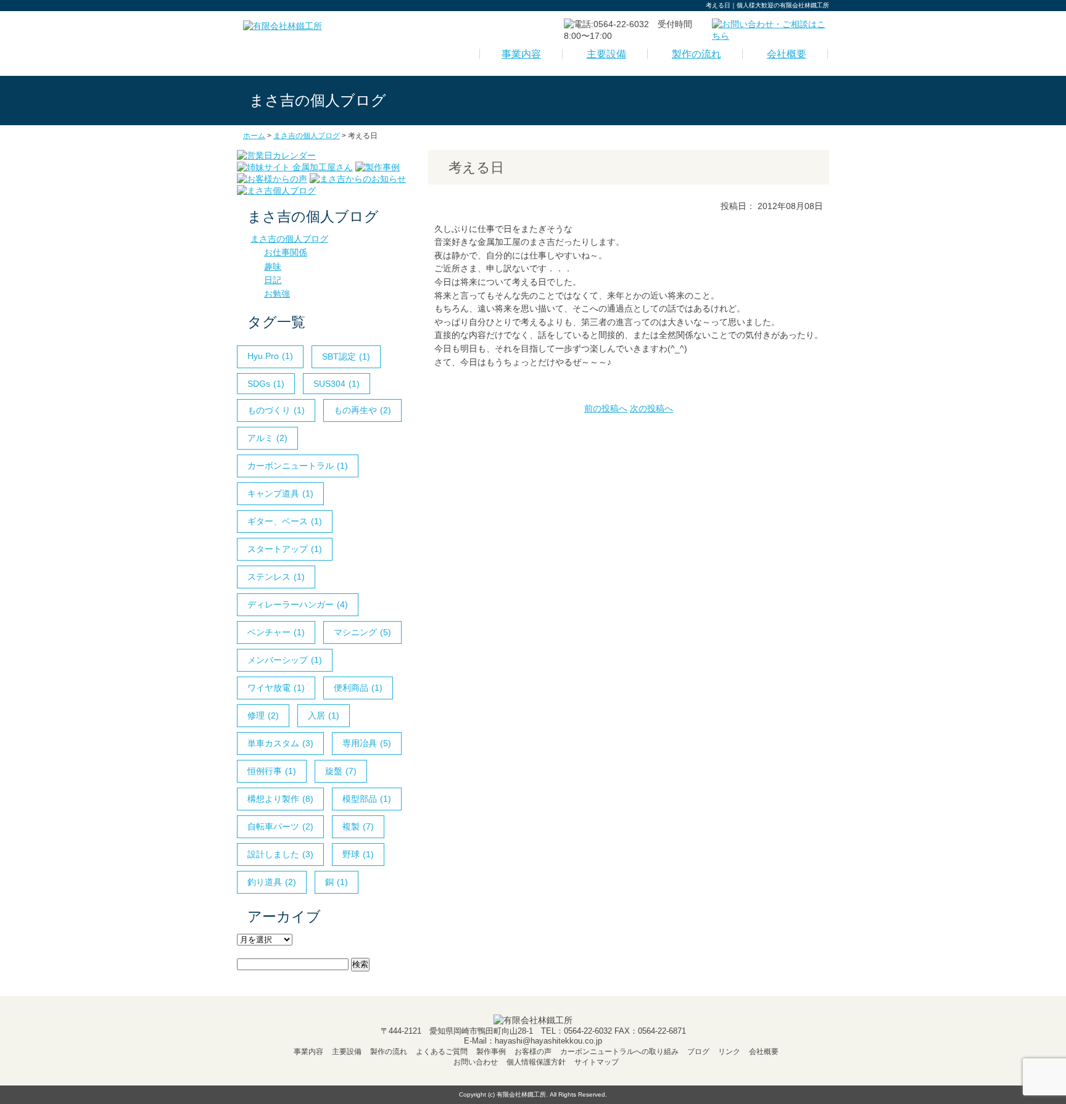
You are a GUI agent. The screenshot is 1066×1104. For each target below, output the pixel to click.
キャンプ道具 (280, 493)
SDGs (265, 384)
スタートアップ (284, 549)
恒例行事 (271, 771)
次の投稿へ (651, 408)
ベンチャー (276, 632)
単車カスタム (280, 743)
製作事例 (491, 1051)
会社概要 (786, 54)
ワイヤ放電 (276, 688)
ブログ (698, 1051)
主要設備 (606, 54)
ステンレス (276, 577)
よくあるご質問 (442, 1051)
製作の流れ (696, 54)
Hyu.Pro (270, 356)
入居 (323, 715)
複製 (358, 826)
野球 (358, 854)
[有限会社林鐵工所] (282, 26)
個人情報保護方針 (536, 1062)
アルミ (267, 438)
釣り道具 (271, 882)
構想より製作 (280, 799)
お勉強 (277, 294)
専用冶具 (366, 743)
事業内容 (521, 54)
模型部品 (366, 799)
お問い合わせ (475, 1062)
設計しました (280, 854)
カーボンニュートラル (297, 466)
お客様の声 (533, 1051)
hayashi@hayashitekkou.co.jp (548, 1040)
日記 (272, 280)
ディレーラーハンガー (297, 604)
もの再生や (362, 410)
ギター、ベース (284, 521)
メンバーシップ (284, 660)
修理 (263, 715)
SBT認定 (346, 356)
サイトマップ (596, 1062)
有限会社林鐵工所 (521, 1094)
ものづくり (276, 410)
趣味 (272, 266)
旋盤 (341, 771)
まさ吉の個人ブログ (289, 239)
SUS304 (336, 384)
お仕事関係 (285, 252)
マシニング (362, 632)
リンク (729, 1051)
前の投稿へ (605, 408)
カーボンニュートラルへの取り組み (619, 1051)
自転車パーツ (280, 826)
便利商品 (358, 688)
